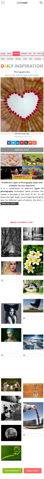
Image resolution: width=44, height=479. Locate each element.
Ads (30, 59)
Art (30, 53)
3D (35, 53)
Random (10, 59)
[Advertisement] (22, 28)
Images (16, 53)
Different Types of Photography (22, 75)
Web (25, 59)
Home (3, 53)
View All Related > (12, 470)
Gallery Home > (32, 470)
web (22, 2)
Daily (9, 53)
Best (2, 59)
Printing (38, 59)
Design (24, 53)
